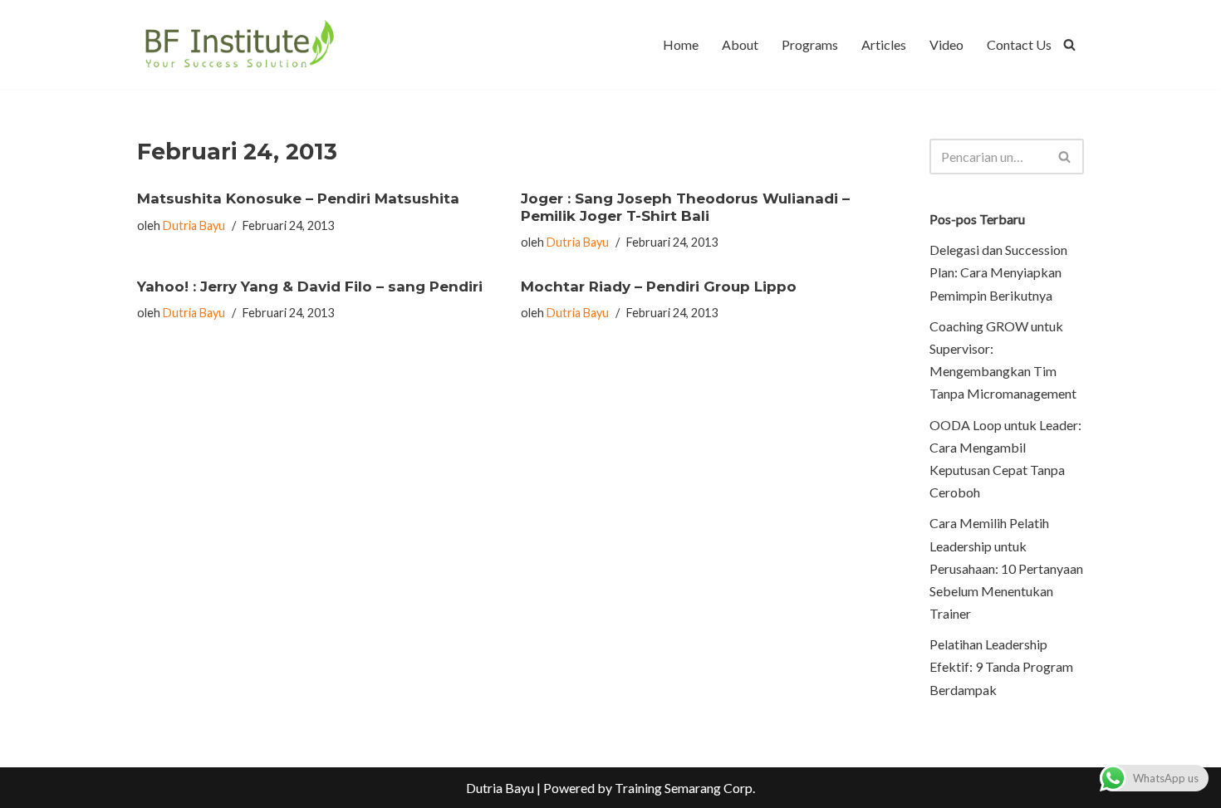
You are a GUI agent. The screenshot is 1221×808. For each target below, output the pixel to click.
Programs (810, 44)
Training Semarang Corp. (685, 788)
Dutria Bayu (194, 225)
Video (946, 44)
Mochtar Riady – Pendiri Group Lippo (659, 286)
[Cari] (1069, 44)
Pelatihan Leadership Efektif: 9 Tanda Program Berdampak (1001, 666)
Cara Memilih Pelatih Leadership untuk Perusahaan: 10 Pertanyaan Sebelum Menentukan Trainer (1006, 568)
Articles (883, 44)
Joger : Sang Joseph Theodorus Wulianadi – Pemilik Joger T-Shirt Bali (685, 206)
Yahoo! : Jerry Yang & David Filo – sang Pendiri (310, 286)
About (740, 44)
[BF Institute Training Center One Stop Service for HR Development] (239, 44)
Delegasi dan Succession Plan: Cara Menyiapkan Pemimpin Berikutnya (998, 272)
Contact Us (1019, 44)
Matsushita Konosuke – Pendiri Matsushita (298, 198)
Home (681, 44)
